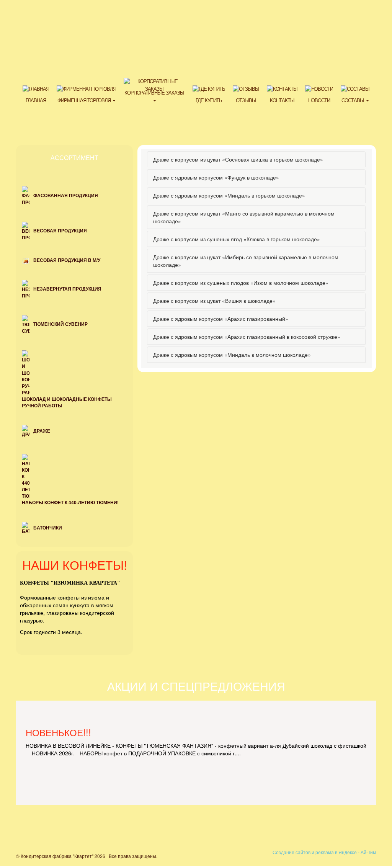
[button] (86, 94)
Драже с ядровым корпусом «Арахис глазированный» (220, 318)
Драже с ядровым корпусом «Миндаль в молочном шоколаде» (232, 354)
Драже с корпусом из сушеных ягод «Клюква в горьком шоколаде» (236, 239)
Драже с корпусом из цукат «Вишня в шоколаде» (214, 300)
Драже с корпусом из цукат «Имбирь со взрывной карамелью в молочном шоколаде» (245, 260)
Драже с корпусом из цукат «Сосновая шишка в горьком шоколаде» (238, 159)
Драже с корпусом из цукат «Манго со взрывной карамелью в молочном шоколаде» (244, 217)
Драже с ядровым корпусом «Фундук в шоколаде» (216, 177)
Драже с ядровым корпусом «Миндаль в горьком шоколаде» (229, 195)
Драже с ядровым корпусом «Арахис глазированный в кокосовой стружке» (246, 336)
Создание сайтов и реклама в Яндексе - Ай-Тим (324, 852)
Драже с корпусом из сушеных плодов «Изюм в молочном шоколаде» (240, 282)
